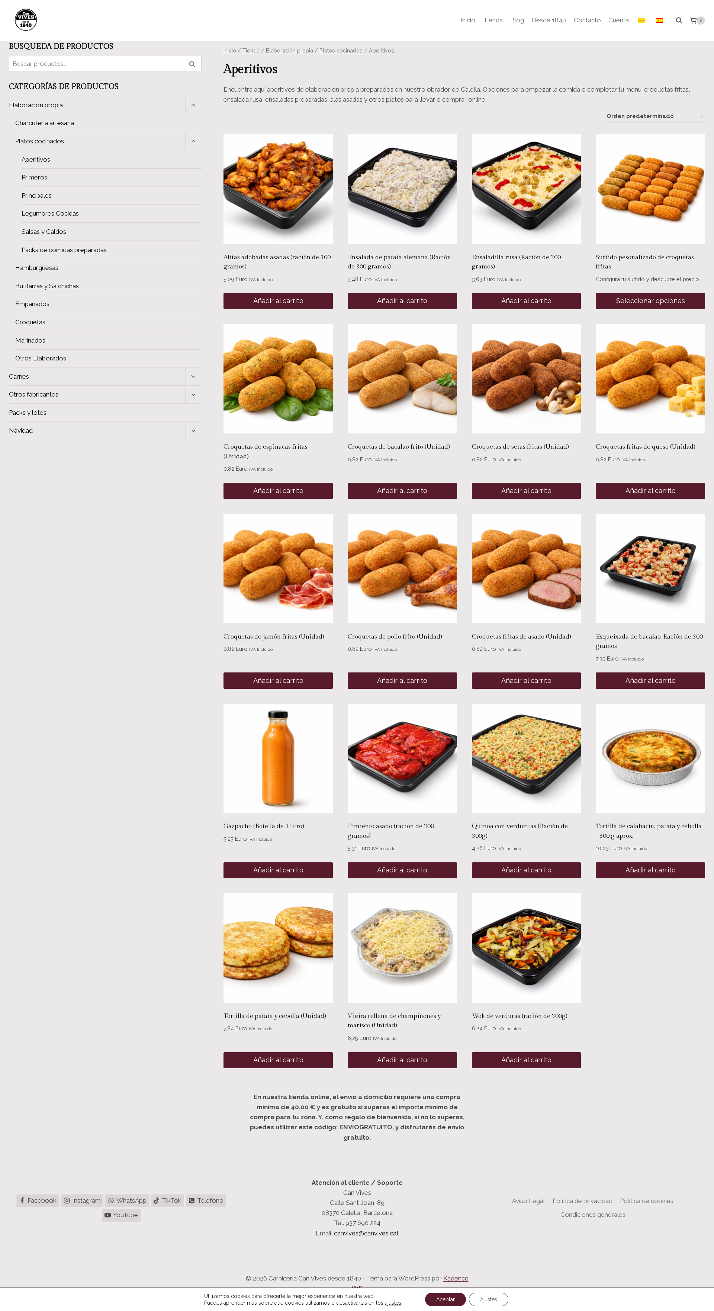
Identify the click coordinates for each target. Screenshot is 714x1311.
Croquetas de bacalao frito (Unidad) (399, 447)
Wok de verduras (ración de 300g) (519, 1016)
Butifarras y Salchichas (47, 286)
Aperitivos (36, 159)
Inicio (467, 20)
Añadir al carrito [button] (278, 301)
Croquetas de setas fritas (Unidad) (520, 447)
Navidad (21, 430)
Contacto (587, 20)
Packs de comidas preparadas (64, 250)
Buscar (194, 64)
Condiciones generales (592, 1214)
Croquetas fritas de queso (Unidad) (645, 447)
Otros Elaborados (40, 358)
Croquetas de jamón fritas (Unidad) (273, 636)
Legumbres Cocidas (50, 213)
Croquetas (30, 322)
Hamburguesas (36, 267)
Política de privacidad (582, 1201)
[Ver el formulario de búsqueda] (679, 20)
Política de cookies (646, 1201)
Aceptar (445, 1299)
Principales (37, 195)
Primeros (34, 177)
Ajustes (488, 1299)
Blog (517, 20)
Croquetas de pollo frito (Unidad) (395, 636)
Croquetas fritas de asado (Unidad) (521, 636)
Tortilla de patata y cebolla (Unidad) (274, 1016)
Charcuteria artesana (44, 123)
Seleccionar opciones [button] (650, 301)
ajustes (393, 1303)
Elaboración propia (36, 105)
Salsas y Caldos (44, 231)
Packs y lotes (27, 412)
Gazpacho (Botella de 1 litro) (263, 826)
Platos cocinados (39, 141)
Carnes (19, 376)
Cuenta (618, 20)
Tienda (493, 20)
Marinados (30, 340)
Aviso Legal (528, 1201)
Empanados (32, 304)
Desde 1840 (548, 20)
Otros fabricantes (33, 394)
